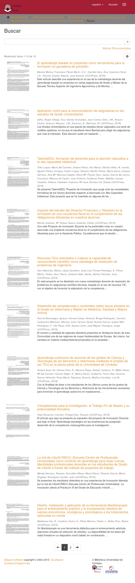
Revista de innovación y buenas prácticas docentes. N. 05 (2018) (47, 20)
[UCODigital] (112, 569)
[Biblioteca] (97, 569)
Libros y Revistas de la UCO (48, 17)
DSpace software (13, 559)
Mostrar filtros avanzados (117, 48)
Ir (127, 41)
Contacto (9, 563)
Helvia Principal (19, 17)
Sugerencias (23, 563)
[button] (97, 4)
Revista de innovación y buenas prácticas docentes (96, 17)
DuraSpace (57, 559)
